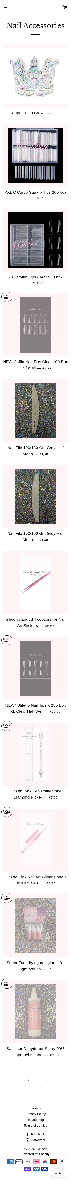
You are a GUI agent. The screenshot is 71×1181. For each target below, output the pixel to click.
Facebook (37, 1134)
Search (35, 1108)
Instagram (37, 1140)
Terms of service (35, 1125)
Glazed (42, 1149)
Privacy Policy (35, 1114)
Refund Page (36, 1120)
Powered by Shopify (35, 1154)
